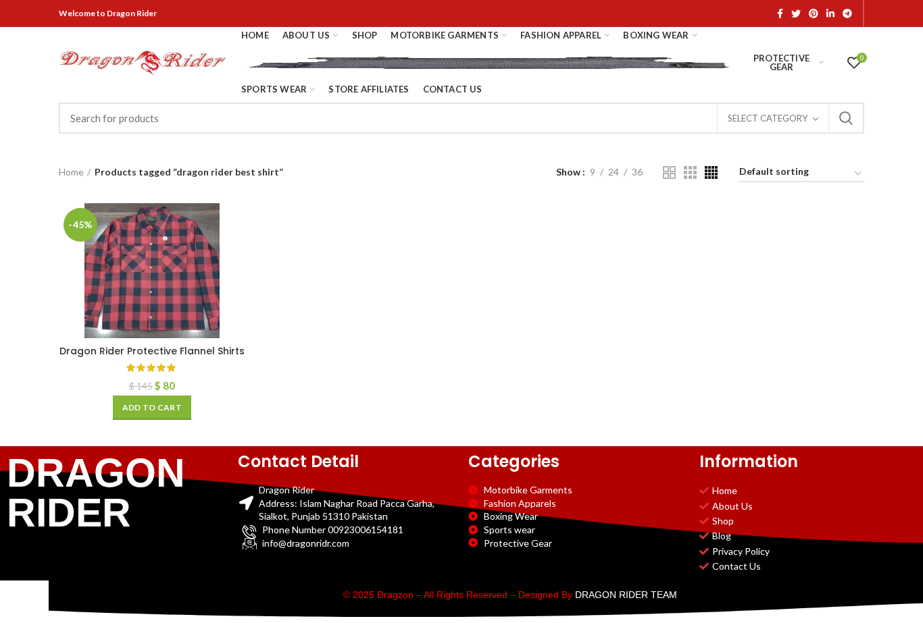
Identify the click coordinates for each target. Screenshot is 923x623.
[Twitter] (796, 13)
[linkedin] (830, 13)
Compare (235, 225)
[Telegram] (847, 13)
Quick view (235, 255)
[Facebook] (780, 13)
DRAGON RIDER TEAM (626, 594)
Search (846, 118)
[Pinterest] (813, 13)
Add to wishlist (235, 286)
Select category (767, 118)
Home (71, 172)
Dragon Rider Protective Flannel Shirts (152, 351)
